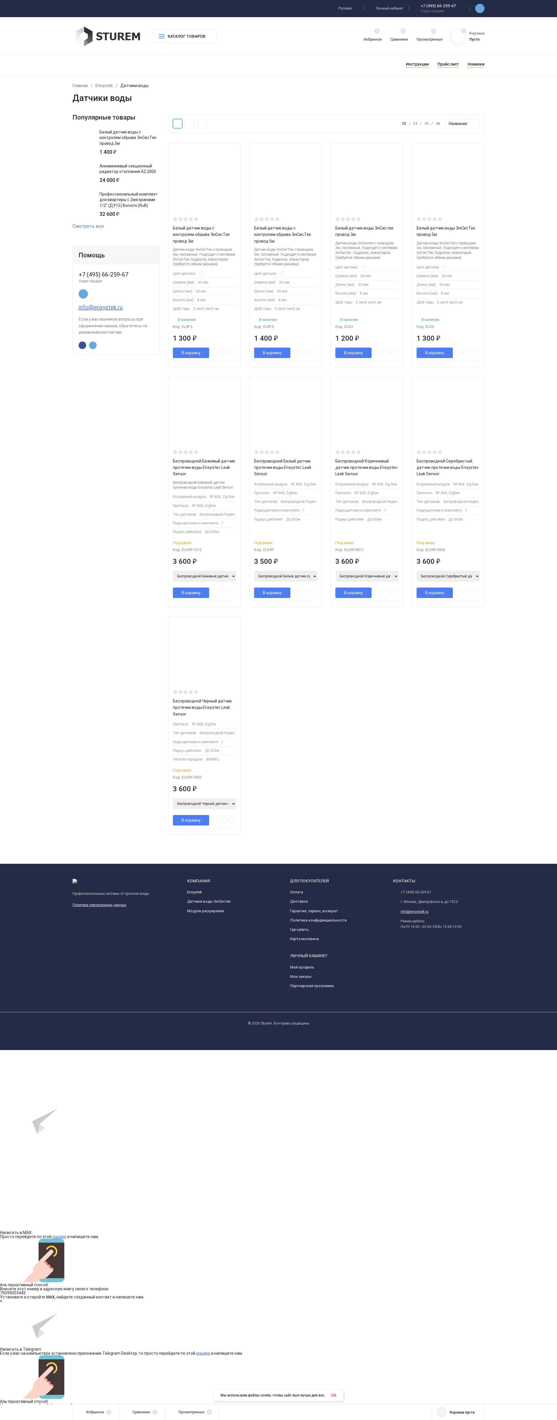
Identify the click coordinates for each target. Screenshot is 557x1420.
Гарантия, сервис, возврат (314, 911)
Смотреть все (88, 226)
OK (334, 1395)
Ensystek (104, 86)
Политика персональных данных (99, 905)
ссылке (59, 1236)
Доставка (299, 901)
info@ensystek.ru (101, 307)
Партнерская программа (312, 986)
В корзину (191, 353)
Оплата (296, 892)
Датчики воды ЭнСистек (209, 901)
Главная (80, 86)
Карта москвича (304, 939)
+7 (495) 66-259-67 (438, 5)
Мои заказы (301, 976)
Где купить (299, 929)
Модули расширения (205, 911)
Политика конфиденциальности (318, 920)
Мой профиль (302, 967)
